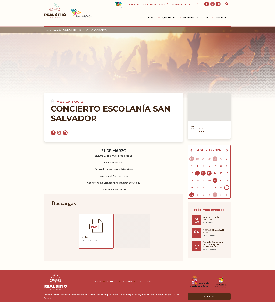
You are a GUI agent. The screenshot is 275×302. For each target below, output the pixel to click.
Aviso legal (144, 281)
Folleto (111, 281)
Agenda (220, 17)
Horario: (201, 128)
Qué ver (150, 17)
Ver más (48, 298)
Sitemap (127, 281)
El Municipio (134, 4)
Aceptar (209, 296)
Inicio (48, 30)
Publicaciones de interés (156, 4)
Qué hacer (169, 17)
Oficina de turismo (181, 4)
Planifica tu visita (196, 17)
